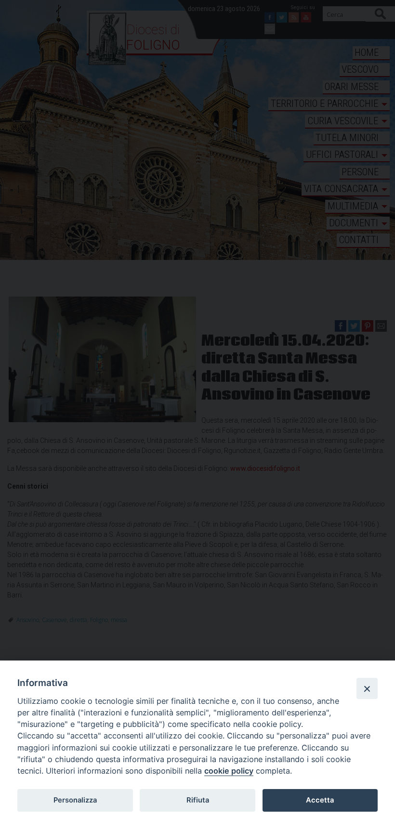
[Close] (367, 688)
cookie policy (228, 771)
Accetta (320, 800)
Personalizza (75, 800)
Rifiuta (197, 800)
